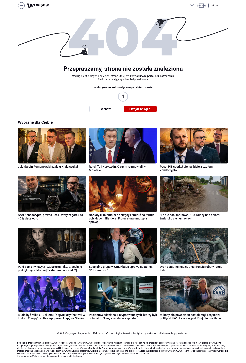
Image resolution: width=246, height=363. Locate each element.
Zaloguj (214, 5)
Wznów (106, 109)
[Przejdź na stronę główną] (21, 8)
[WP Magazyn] (40, 5)
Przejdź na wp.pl (140, 109)
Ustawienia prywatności (173, 333)
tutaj (80, 356)
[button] (201, 6)
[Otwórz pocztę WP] (192, 5)
